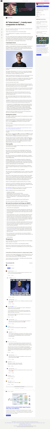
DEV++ (12, 422)
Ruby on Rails (23, 426)
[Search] (4, 1)
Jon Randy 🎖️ (11, 277)
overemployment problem (11, 229)
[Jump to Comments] (2, 32)
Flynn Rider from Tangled (21, 71)
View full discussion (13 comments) (19, 386)
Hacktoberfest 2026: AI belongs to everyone (41, 46)
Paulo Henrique (10, 306)
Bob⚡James (10, 381)
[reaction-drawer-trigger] (2, 29)
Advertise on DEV (27, 422)
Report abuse (22, 388)
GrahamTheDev (10, 17)
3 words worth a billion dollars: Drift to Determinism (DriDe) (41, 32)
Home (5, 422)
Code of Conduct (17, 388)
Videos (15, 422)
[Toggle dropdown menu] (32, 270)
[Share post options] (1, 40)
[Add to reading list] (2, 35)
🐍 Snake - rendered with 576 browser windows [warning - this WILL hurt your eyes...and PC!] (41, 22)
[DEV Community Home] (1, 1)
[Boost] (2, 38)
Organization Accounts (33, 422)
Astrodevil (9, 375)
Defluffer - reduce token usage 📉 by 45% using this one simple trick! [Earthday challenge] (42, 28)
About (41, 422)
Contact (44, 422)
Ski (8, 341)
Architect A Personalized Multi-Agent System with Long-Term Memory (18, 407)
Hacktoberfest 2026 (39, 50)
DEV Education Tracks (19, 422)
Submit (9, 268)
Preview (13, 268)
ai (6, 26)
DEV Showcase (38, 422)
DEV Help (23, 422)
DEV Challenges (9, 422)
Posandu (9, 326)
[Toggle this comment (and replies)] (6, 272)
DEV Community (14, 421)
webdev (9, 26)
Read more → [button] (8, 415)
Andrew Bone (10, 361)
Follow (43, 6)
